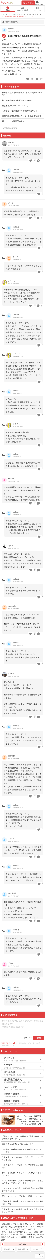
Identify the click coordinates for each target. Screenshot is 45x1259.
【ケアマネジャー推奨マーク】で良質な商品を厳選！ (22, 1166)
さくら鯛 (12, 893)
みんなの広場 (22, 10)
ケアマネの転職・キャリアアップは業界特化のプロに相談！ (22, 1174)
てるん (11, 963)
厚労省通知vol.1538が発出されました (18, 1144)
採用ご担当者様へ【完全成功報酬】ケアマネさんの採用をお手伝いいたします (22, 1181)
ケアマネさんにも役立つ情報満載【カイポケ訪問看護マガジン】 (22, 1189)
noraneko (12, 606)
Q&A (8, 10)
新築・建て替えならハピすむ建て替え (22, 1233)
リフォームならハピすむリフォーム (16, 1232)
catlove (11, 28)
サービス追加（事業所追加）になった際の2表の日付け (22, 93)
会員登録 (30, 2)
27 (41, 79)
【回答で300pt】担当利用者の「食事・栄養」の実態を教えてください (22, 1137)
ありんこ (12, 545)
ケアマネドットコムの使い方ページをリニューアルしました (22, 1158)
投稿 (39, 1038)
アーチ (11, 203)
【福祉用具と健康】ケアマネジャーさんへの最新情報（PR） (22, 1202)
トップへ (39, 1256)
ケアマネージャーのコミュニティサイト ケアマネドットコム (22, 1227)
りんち (11, 142)
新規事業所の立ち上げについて (15, 105)
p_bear (11, 673)
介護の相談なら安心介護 (11, 1224)
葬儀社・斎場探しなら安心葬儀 (22, 1238)
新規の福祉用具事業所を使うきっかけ (18, 100)
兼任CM (11, 756)
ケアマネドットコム (7, 2)
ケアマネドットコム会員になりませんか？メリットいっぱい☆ (22, 1210)
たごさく (12, 281)
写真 (31, 1038)
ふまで (11, 838)
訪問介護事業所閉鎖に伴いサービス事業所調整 (21, 116)
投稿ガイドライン (7, 1043)
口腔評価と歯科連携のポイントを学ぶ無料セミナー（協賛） (22, 1150)
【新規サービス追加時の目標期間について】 (20, 111)
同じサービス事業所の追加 (13, 121)
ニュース (37, 10)
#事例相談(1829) (10, 128)
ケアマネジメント (28, 14)
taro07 (11, 479)
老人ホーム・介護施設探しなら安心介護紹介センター (22, 1225)
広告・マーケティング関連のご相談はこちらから (22, 1196)
